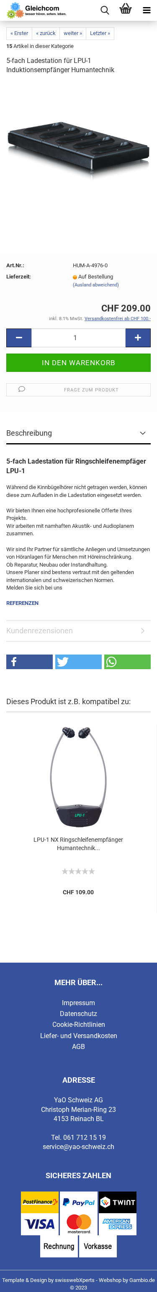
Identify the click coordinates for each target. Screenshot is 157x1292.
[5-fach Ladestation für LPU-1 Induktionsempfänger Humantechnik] (78, 145)
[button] (29, 662)
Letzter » (100, 33)
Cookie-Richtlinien (78, 1025)
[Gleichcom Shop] (33, 10)
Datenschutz (78, 1014)
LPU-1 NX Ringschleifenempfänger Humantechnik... (78, 843)
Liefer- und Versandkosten (78, 1036)
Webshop (110, 1280)
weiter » (73, 33)
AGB (78, 1047)
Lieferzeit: (18, 276)
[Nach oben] (134, 1279)
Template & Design (24, 1280)
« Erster (19, 33)
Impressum (78, 1003)
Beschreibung (29, 433)
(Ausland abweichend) (96, 285)
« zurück (46, 33)
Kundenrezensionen (39, 630)
